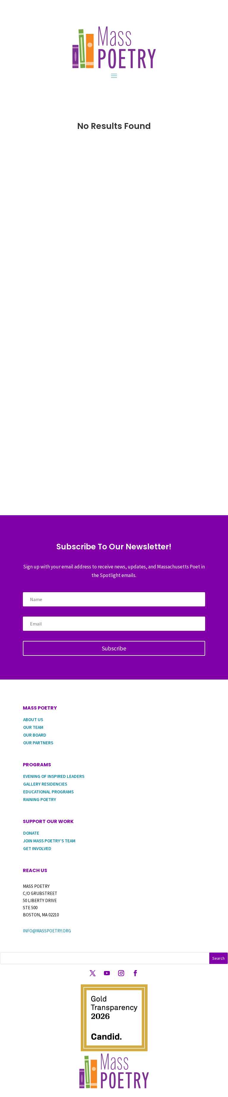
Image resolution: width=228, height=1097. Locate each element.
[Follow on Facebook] (135, 973)
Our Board (34, 735)
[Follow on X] (93, 973)
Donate (31, 833)
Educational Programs (48, 792)
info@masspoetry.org (47, 931)
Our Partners (38, 742)
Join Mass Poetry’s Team (49, 841)
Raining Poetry (39, 799)
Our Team (33, 727)
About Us (33, 719)
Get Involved (37, 848)
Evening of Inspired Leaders (53, 776)
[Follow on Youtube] (107, 973)
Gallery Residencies (45, 784)
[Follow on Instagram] (121, 973)
